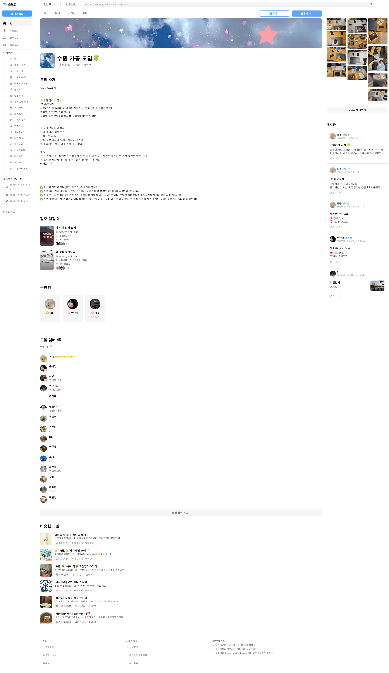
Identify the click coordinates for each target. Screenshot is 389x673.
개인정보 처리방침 (138, 655)
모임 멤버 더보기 (181, 512)
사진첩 (71, 13)
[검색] (371, 4)
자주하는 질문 (50, 655)
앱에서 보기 (307, 13)
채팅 (85, 13)
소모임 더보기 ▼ (12, 179)
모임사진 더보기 (357, 110)
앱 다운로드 (17, 13)
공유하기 (275, 13)
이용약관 (133, 647)
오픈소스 (133, 663)
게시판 (57, 13)
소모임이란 (48, 647)
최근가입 (44, 346)
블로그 (46, 663)
